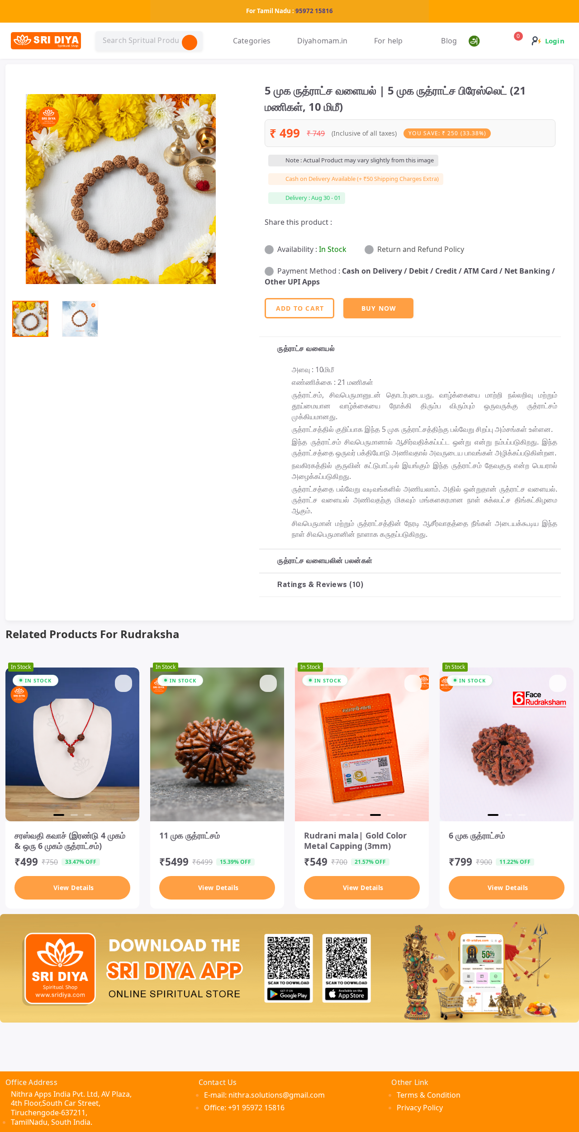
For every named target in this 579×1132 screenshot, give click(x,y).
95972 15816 (314, 11)
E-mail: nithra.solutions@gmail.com (264, 1095)
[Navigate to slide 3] (87, 815)
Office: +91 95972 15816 (244, 1108)
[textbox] (149, 40)
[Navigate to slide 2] (74, 815)
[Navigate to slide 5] (390, 815)
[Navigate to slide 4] (375, 815)
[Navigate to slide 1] (58, 815)
